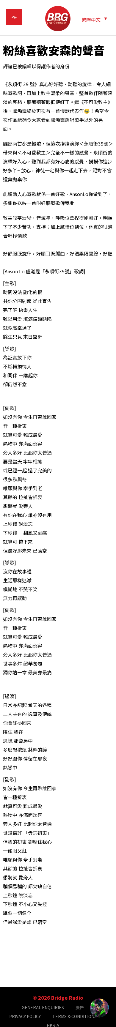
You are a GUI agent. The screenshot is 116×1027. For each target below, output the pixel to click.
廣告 (80, 1007)
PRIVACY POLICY (25, 1016)
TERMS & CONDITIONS (74, 1016)
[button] (94, 19)
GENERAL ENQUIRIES (43, 1007)
